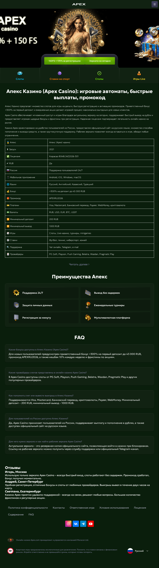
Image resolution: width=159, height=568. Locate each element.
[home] (79, 4)
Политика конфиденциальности (28, 507)
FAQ (31, 514)
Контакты (59, 507)
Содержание (16, 514)
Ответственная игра (82, 507)
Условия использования (114, 507)
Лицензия (140, 507)
